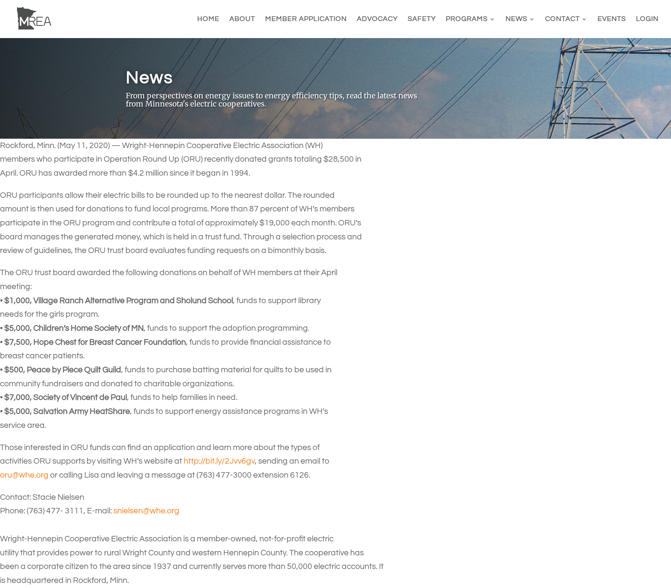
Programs (467, 19)
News (516, 19)
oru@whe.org (24, 475)
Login (647, 19)
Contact (562, 19)
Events (612, 19)
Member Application (306, 19)
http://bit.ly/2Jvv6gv (219, 461)
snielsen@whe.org (146, 511)
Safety (422, 19)
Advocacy (377, 19)
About (242, 19)
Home (208, 19)
